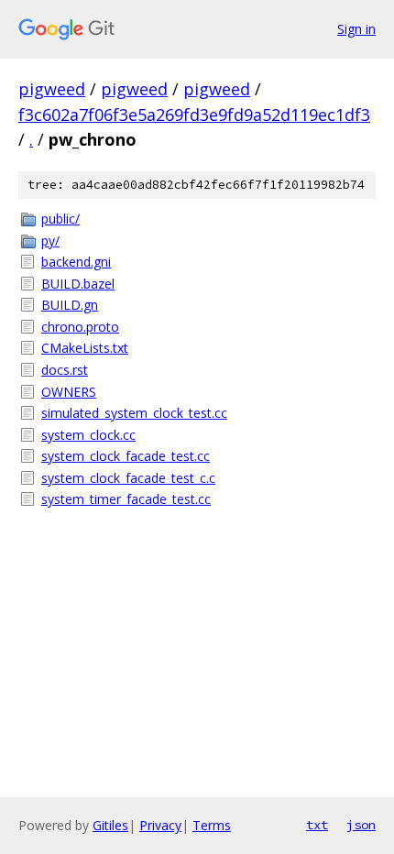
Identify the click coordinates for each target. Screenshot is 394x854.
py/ (50, 240)
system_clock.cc (88, 434)
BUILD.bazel (78, 283)
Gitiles (110, 825)
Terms (211, 825)
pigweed (51, 89)
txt (317, 824)
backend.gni (76, 261)
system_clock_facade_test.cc (125, 456)
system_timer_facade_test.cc (126, 499)
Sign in (356, 29)
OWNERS (68, 391)
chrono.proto (80, 326)
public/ (60, 218)
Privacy (160, 825)
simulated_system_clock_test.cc (134, 413)
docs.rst (64, 369)
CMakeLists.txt (84, 347)
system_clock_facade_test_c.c (128, 478)
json (361, 824)
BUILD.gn (69, 304)
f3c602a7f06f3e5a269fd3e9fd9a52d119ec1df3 (194, 115)
